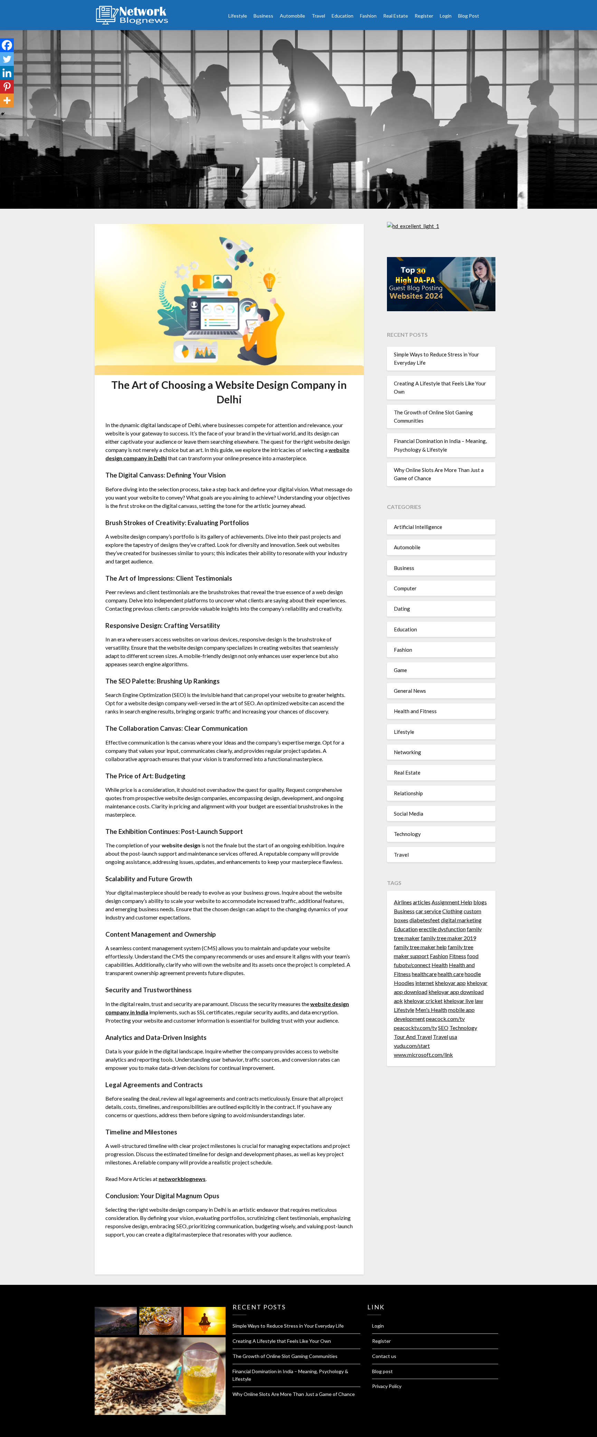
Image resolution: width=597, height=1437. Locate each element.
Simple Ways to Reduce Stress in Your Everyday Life (288, 1326)
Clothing (452, 911)
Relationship (408, 793)
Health (440, 965)
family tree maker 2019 (448, 938)
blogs (480, 902)
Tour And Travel (413, 1036)
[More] (7, 100)
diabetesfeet (424, 920)
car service (428, 911)
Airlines (403, 902)
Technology (407, 834)
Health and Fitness (415, 711)
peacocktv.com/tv (415, 1027)
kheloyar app (450, 983)
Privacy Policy (386, 1386)
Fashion (368, 16)
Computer (405, 588)
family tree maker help (420, 947)
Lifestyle (237, 16)
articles (421, 902)
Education (342, 16)
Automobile (292, 16)
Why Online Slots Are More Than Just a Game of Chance (294, 1394)
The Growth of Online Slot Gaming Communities (285, 1356)
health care (451, 974)
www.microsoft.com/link (423, 1054)
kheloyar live (459, 1000)
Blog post (382, 1371)
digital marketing (461, 920)
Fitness (457, 956)
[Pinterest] (7, 86)
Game (400, 670)
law (479, 1000)
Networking (407, 752)
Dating (402, 609)
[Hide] (3, 114)
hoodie (473, 974)
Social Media (408, 813)
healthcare (424, 974)
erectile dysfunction (442, 929)
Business (263, 16)
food (472, 956)
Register (424, 16)
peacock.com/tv (445, 1018)
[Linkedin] (7, 73)
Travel (318, 16)
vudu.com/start (412, 1045)
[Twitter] (7, 59)
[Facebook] (7, 45)
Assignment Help (452, 902)
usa (453, 1036)
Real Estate (395, 16)
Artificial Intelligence (418, 527)
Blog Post (468, 16)
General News (410, 691)
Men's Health (431, 1009)
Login (446, 16)
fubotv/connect (412, 965)
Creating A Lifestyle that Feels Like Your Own (282, 1341)
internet (424, 983)
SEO (443, 1027)
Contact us (384, 1356)
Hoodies (404, 983)
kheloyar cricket (423, 1000)
